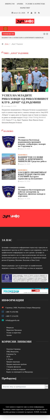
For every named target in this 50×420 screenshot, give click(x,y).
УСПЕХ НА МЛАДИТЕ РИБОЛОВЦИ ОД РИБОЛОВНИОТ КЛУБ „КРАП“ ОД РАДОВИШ (25, 98)
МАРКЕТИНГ (25, 8)
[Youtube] (31, 13)
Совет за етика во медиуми (15, 369)
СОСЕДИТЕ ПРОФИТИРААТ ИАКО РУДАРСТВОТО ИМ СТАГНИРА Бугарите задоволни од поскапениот (32, 175)
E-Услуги (9, 359)
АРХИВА (20, 4)
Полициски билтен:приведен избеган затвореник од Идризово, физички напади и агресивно (31, 192)
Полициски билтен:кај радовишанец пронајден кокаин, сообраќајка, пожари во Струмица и (32, 142)
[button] (44, 34)
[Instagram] (35, 13)
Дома (6, 44)
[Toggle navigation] (5, 28)
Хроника (21, 137)
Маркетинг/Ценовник (14, 330)
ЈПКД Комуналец (12, 351)
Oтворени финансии (13, 367)
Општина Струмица (13, 349)
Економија (22, 155)
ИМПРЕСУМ (9, 4)
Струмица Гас (11, 354)
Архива (9, 335)
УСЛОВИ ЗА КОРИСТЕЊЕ (35, 4)
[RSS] (39, 13)
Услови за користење (13, 333)
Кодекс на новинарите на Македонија (19, 372)
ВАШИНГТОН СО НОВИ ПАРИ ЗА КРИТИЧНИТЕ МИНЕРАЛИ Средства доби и (32, 159)
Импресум (10, 327)
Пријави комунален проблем (16, 364)
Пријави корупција (13, 362)
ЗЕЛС (8, 357)
